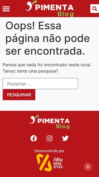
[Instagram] (49, 138)
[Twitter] (65, 138)
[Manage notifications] (88, 166)
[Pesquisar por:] (40, 83)
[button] (6, 9)
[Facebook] (33, 138)
